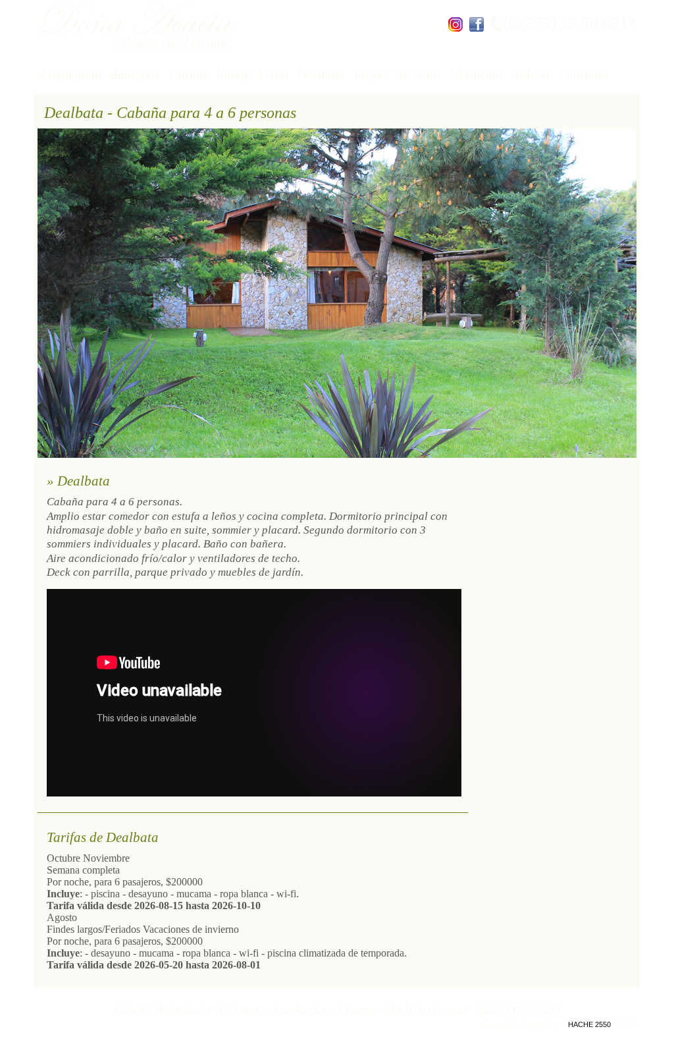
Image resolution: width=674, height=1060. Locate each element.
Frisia (273, 75)
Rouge (233, 75)
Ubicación (476, 75)
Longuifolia (71, 75)
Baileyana (135, 75)
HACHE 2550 (589, 1024)
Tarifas (370, 75)
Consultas (583, 75)
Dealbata (320, 75)
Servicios (418, 75)
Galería (530, 75)
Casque (189, 75)
